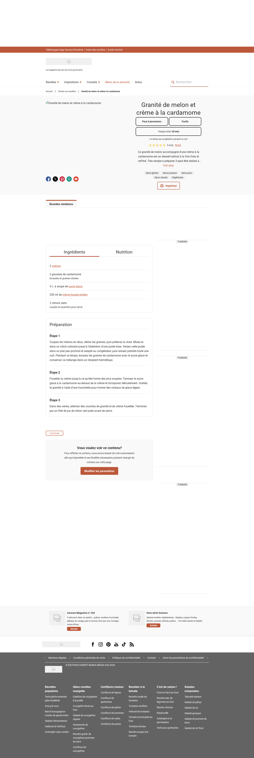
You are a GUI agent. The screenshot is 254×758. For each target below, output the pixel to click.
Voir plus (168, 165)
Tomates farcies (137, 726)
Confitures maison (112, 687)
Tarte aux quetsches (167, 727)
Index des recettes (95, 49)
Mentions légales (57, 657)
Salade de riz (191, 707)
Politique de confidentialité (126, 657)
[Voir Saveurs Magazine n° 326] (57, 618)
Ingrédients (74, 252)
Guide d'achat (115, 49)
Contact (151, 657)
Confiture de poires (111, 724)
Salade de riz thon (194, 728)
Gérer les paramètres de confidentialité (183, 657)
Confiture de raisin (110, 718)
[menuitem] (52, 82)
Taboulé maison (193, 696)
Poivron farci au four (168, 692)
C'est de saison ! (167, 687)
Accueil (49, 91)
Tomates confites (138, 706)
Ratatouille (162, 712)
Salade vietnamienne (56, 720)
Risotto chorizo (165, 707)
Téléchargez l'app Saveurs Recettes (64, 49)
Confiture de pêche (111, 707)
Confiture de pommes (112, 712)
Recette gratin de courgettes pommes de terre (83, 737)
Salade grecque (193, 713)
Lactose (54, 433)
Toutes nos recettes (67, 91)
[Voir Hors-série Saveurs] (137, 618)
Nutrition (124, 252)
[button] (168, 186)
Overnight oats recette (57, 731)
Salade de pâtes (193, 702)
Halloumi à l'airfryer (55, 726)
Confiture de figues (111, 692)
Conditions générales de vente (89, 657)
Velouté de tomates (139, 711)
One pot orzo (52, 706)
